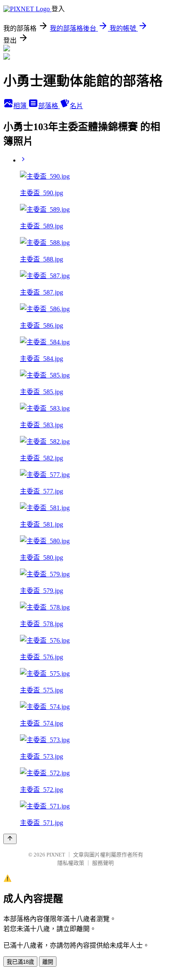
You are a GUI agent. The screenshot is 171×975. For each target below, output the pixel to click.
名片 (76, 105)
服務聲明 (103, 863)
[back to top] (10, 839)
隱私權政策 (70, 863)
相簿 (20, 105)
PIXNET (55, 855)
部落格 (49, 105)
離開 (47, 962)
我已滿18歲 (20, 962)
